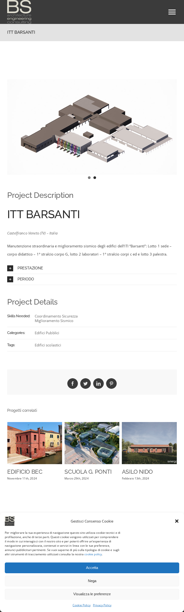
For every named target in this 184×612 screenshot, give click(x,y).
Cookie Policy (82, 605)
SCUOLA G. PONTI (88, 471)
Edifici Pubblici (47, 332)
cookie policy (93, 554)
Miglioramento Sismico (54, 320)
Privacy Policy (102, 605)
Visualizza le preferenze (92, 594)
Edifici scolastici (48, 345)
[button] (176, 521)
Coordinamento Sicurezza (56, 316)
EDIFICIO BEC (24, 471)
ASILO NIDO (137, 471)
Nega (92, 581)
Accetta (92, 568)
